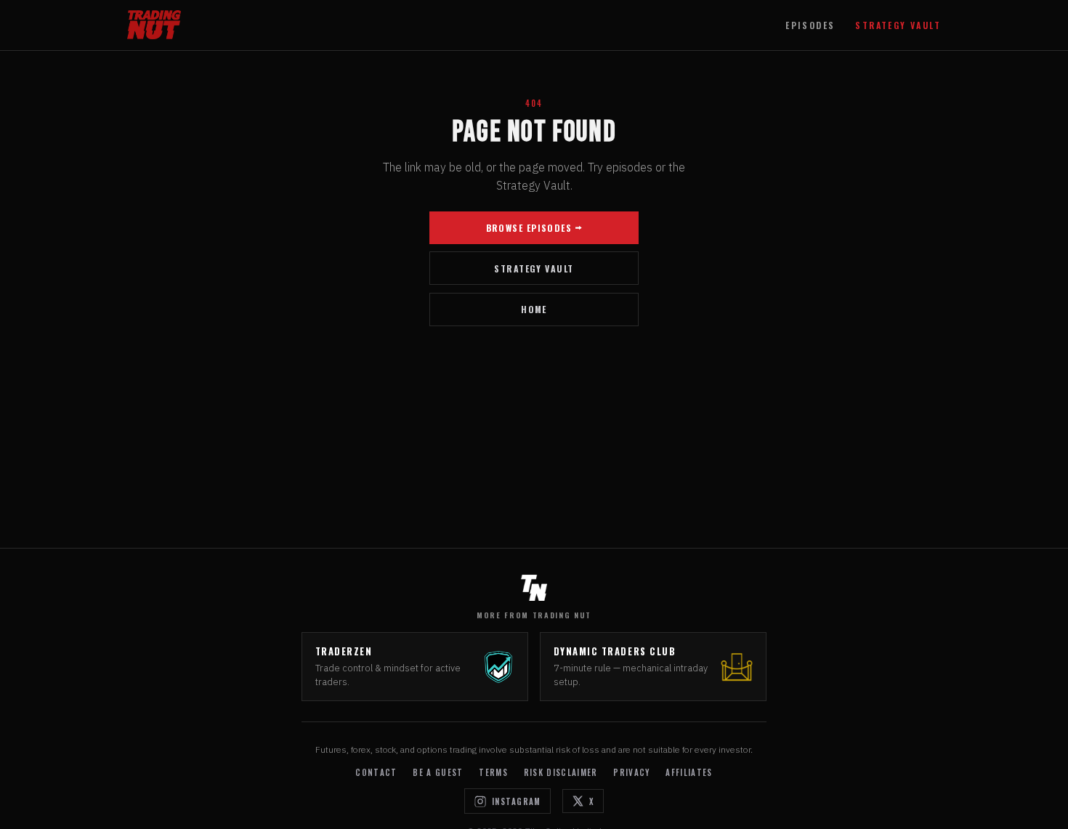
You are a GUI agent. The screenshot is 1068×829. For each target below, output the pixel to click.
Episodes (810, 25)
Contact (376, 772)
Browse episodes (529, 228)
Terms (493, 772)
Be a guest (438, 772)
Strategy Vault (898, 25)
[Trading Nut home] (154, 24)
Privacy (631, 772)
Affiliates (689, 772)
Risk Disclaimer (561, 772)
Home (534, 309)
